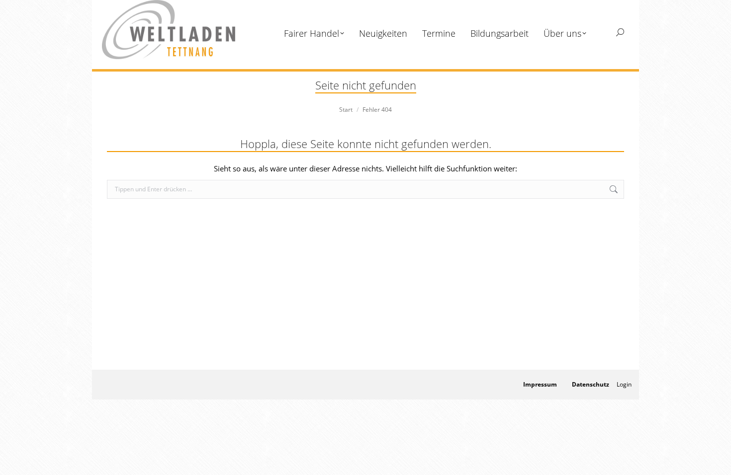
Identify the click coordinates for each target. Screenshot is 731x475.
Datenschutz (590, 384)
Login (624, 384)
